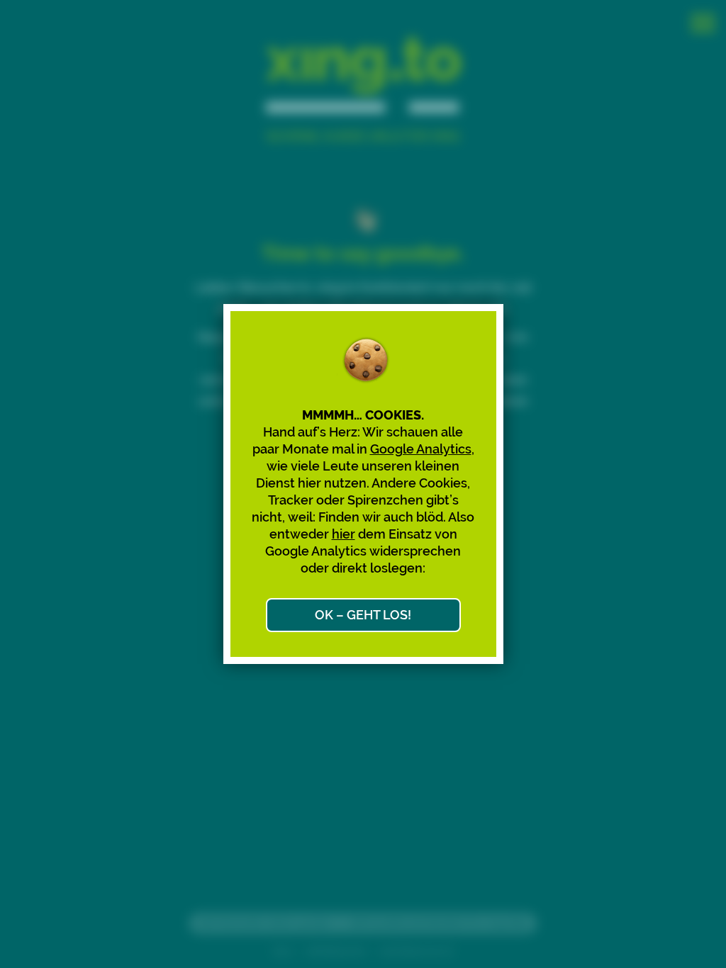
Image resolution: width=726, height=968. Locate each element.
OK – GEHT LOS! (363, 614)
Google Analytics (420, 448)
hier (343, 534)
